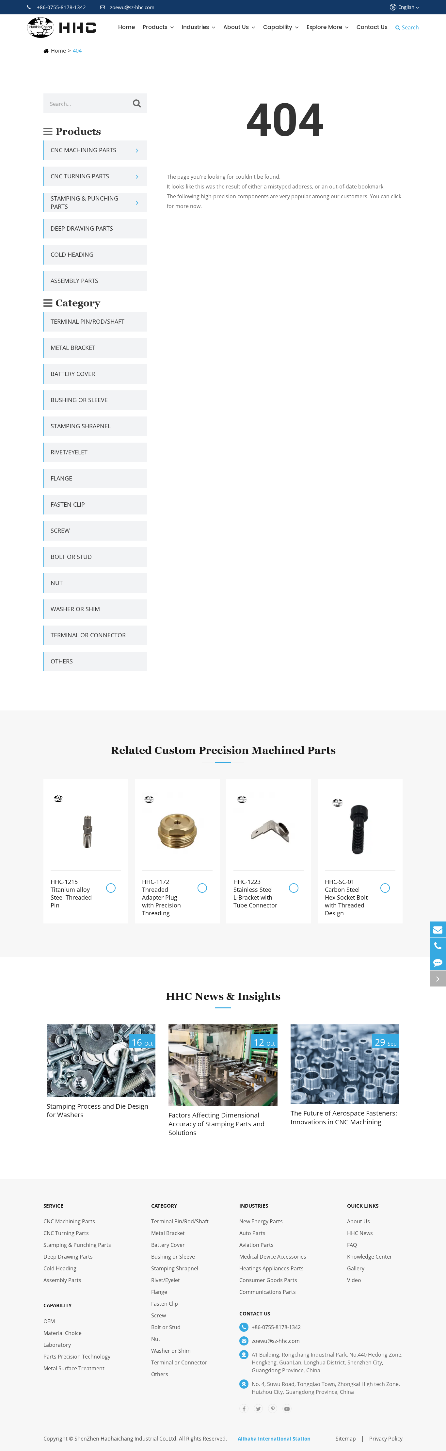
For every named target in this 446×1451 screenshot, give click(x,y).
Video (354, 1280)
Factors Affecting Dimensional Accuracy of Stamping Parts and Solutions (216, 1124)
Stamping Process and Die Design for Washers (97, 1110)
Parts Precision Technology (76, 1356)
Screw (60, 530)
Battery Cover (73, 374)
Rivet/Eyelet (69, 452)
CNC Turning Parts (80, 176)
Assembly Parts (74, 281)
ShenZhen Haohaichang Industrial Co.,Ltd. (126, 1438)
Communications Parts (267, 1292)
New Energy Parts (261, 1221)
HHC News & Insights (223, 996)
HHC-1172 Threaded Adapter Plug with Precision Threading (161, 897)
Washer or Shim (75, 609)
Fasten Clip (68, 504)
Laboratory (57, 1344)
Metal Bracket (73, 347)
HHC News (360, 1233)
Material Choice (62, 1333)
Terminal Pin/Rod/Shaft (87, 321)
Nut (57, 583)
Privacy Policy (386, 1438)
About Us (236, 27)
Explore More (324, 27)
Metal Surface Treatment (73, 1368)
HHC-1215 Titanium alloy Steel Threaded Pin (71, 893)
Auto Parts (252, 1233)
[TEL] (438, 946)
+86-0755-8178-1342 (61, 7)
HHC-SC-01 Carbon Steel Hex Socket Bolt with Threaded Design (346, 897)
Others (62, 661)
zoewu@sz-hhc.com (132, 7)
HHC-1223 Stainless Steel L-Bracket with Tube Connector (255, 893)
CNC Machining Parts (83, 150)
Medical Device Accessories (272, 1256)
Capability (277, 27)
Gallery (355, 1268)
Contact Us (372, 27)
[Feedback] (438, 962)
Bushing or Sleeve (79, 400)
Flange (61, 478)
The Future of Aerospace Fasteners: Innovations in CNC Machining (344, 1117)
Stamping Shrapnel (81, 426)
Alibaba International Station (274, 1438)
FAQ (352, 1244)
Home (126, 27)
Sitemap (346, 1438)
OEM (49, 1321)
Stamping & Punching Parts (84, 202)
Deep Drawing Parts (82, 228)
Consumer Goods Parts (268, 1280)
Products (155, 27)
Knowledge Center (369, 1256)
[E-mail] (438, 929)
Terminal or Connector (88, 635)
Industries (195, 27)
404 (77, 50)
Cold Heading (72, 254)
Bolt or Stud (71, 557)
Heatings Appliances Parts (271, 1268)
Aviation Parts (256, 1244)
